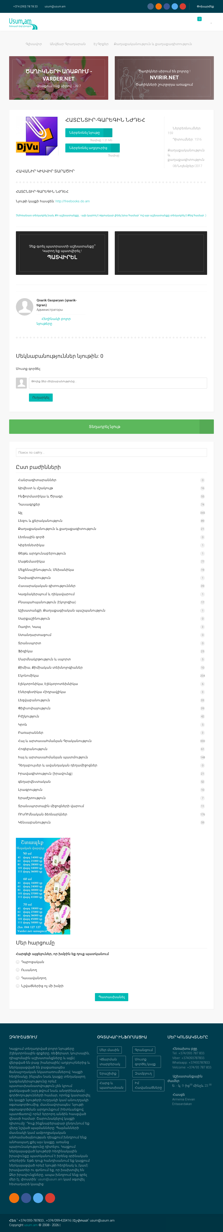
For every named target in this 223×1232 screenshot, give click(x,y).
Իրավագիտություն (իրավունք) (45, 774)
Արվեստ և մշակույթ (35, 488)
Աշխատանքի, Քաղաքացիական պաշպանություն (61, 610)
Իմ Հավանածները (148, 1085)
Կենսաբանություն (34, 822)
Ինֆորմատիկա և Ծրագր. (41, 496)
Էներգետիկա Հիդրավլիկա (42, 692)
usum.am (31, 1225)
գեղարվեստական (34, 782)
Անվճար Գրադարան (68, 44)
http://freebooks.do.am (73, 201)
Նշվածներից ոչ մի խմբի (42, 986)
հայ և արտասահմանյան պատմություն (53, 757)
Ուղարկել (40, 397)
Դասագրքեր (29, 504)
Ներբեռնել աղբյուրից (88, 148)
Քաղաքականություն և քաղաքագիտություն (153, 44)
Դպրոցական (32, 962)
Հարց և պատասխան (111, 1085)
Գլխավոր (34, 44)
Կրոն (22, 725)
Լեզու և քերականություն (40, 521)
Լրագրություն (30, 790)
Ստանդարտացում (34, 635)
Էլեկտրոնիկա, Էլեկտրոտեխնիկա (48, 684)
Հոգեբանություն (32, 749)
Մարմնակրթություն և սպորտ (44, 659)
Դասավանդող (33, 978)
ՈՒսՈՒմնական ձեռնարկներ (42, 814)
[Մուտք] (19, 374)
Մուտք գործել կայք (145, 1061)
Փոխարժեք (205, 6)
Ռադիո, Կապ (29, 627)
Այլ (20, 513)
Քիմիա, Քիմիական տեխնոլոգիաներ (50, 667)
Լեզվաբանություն (34, 700)
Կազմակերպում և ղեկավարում (46, 594)
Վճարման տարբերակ (110, 1061)
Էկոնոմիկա (28, 676)
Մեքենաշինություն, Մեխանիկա (46, 570)
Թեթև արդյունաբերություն (42, 553)
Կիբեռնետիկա (31, 545)
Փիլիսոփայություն (34, 708)
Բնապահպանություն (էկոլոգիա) (47, 602)
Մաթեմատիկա (31, 561)
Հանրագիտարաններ (37, 480)
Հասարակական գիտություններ (47, 586)
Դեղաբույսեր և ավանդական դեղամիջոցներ (57, 765)
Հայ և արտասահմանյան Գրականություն (55, 741)
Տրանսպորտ (29, 643)
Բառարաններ (30, 733)
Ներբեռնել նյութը (84, 133)
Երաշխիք (108, 1073)
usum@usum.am (55, 6)
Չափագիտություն (34, 578)
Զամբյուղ (143, 1073)
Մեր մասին (109, 1050)
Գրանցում (144, 1050)
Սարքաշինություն (34, 618)
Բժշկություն (28, 716)
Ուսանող (29, 970)
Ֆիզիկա (25, 651)
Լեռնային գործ (31, 537)
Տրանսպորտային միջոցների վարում (51, 806)
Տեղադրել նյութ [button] (104, 426)
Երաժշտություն (32, 798)
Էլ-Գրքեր (101, 44)
